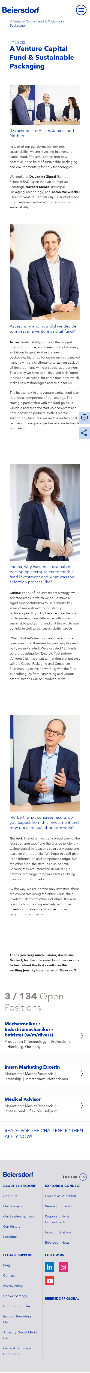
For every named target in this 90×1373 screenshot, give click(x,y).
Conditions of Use (16, 1306)
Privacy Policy (13, 1286)
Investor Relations (58, 1232)
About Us (10, 1196)
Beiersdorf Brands (58, 1206)
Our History (11, 1226)
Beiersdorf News (57, 1242)
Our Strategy (12, 1206)
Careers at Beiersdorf (60, 1196)
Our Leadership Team (19, 1216)
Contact (9, 1275)
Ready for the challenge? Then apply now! (44, 1134)
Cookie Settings (15, 1296)
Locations (10, 1237)
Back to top (70, 1177)
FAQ (6, 1265)
